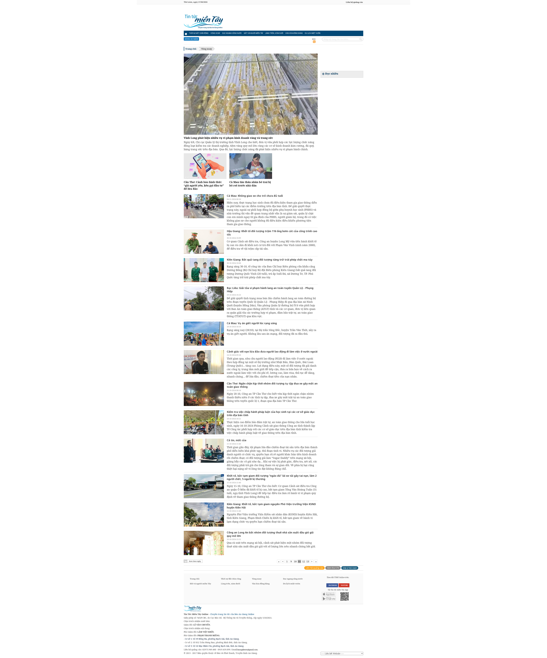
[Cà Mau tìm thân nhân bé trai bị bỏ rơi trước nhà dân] (250, 178)
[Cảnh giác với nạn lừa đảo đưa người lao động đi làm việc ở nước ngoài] (204, 362)
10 (295, 561)
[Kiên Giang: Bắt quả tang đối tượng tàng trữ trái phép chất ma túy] (204, 270)
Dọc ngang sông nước (232, 33)
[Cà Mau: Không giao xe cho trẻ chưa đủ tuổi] (204, 206)
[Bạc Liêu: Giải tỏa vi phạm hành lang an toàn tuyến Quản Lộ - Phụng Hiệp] (204, 298)
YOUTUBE (344, 585)
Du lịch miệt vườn (312, 33)
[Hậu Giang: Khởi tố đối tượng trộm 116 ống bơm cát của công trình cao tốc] (204, 242)
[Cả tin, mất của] (204, 451)
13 (307, 561)
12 (303, 561)
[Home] (186, 33)
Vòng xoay (215, 33)
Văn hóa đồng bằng (294, 33)
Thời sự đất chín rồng (198, 33)
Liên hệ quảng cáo (354, 2)
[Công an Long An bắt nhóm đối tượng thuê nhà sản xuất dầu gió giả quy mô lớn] (204, 543)
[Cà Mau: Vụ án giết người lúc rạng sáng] (204, 334)
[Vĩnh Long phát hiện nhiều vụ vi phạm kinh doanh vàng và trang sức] (251, 95)
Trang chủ (190, 48)
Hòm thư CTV (333, 567)
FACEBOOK (332, 585)
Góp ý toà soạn (350, 567)
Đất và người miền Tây (253, 33)
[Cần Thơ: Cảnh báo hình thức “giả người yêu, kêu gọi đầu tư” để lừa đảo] (205, 178)
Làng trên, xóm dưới (274, 33)
